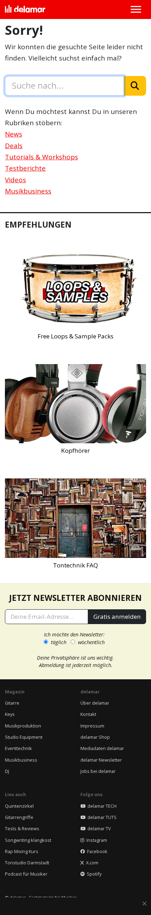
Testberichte (25, 168)
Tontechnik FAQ (75, 565)
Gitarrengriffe (19, 817)
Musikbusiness (28, 191)
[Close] (144, 904)
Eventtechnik (18, 748)
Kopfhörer (75, 450)
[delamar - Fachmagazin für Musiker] (25, 9)
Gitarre (12, 703)
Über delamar (94, 703)
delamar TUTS (101, 817)
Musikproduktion (23, 726)
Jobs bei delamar (98, 771)
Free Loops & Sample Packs (75, 336)
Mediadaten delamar (102, 748)
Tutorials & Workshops (41, 156)
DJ (7, 771)
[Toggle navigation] (135, 9)
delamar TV (98, 828)
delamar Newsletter (101, 760)
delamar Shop (95, 737)
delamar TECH (101, 806)
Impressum (92, 726)
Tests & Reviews (22, 828)
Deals (13, 145)
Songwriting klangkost (28, 840)
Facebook (96, 851)
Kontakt (88, 714)
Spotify (93, 874)
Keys (10, 714)
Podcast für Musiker (26, 874)
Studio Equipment (23, 737)
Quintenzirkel (19, 806)
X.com (91, 862)
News (13, 134)
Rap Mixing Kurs (21, 851)
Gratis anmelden (117, 616)
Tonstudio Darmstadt (27, 862)
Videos (15, 179)
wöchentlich (91, 642)
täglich (58, 642)
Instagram (95, 840)
